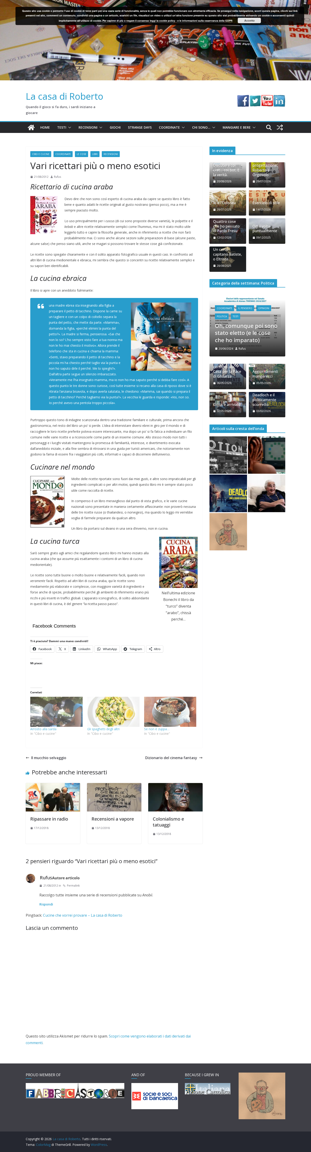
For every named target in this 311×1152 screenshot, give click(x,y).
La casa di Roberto (64, 96)
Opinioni (265, 302)
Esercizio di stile (266, 203)
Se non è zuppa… (156, 729)
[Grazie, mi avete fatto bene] (267, 474)
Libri (95, 154)
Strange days (140, 127)
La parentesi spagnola (245, 320)
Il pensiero (247, 302)
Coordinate (169, 127)
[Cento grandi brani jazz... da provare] (228, 435)
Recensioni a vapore (113, 819)
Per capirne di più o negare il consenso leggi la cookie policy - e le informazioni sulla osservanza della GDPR (167, 20)
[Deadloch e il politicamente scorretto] (228, 474)
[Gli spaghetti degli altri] (113, 712)
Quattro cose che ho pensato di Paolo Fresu (226, 226)
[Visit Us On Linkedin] (279, 98)
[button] (68, 127)
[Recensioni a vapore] (114, 786)
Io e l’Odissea (224, 203)
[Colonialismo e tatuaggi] (175, 786)
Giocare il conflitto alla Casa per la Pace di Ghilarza (227, 349)
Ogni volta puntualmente (264, 229)
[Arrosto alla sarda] (56, 712)
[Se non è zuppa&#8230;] (170, 712)
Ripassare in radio (49, 819)
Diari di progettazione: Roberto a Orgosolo (265, 167)
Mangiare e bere (237, 127)
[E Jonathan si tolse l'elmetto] (228, 512)
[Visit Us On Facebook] (243, 98)
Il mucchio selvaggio (48, 757)
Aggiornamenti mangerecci (265, 354)
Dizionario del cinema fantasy (171, 757)
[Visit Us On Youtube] (267, 98)
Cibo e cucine (40, 154)
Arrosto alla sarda (43, 729)
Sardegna (241, 311)
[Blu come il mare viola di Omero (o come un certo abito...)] (267, 435)
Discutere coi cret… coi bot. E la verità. (226, 170)
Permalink (73, 886)
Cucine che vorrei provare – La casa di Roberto (82, 915)
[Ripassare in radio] (53, 786)
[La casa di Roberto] (155, 3)
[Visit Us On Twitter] (255, 98)
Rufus (57, 177)
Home (45, 127)
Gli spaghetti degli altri (103, 729)
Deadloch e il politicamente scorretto (264, 380)
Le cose (81, 154)
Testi (61, 127)
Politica (224, 311)
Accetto (249, 20)
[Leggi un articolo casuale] (279, 127)
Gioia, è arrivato (226, 384)
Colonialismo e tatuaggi (168, 822)
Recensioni (88, 127)
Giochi (115, 127)
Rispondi (46, 904)
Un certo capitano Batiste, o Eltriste (227, 254)
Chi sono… (201, 127)
